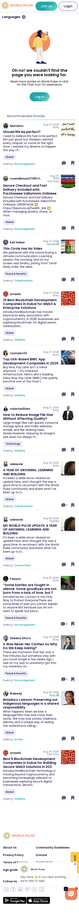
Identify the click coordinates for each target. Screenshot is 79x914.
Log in (39, 97)
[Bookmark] (72, 163)
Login (68, 6)
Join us (46, 6)
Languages (11, 17)
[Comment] (64, 163)
